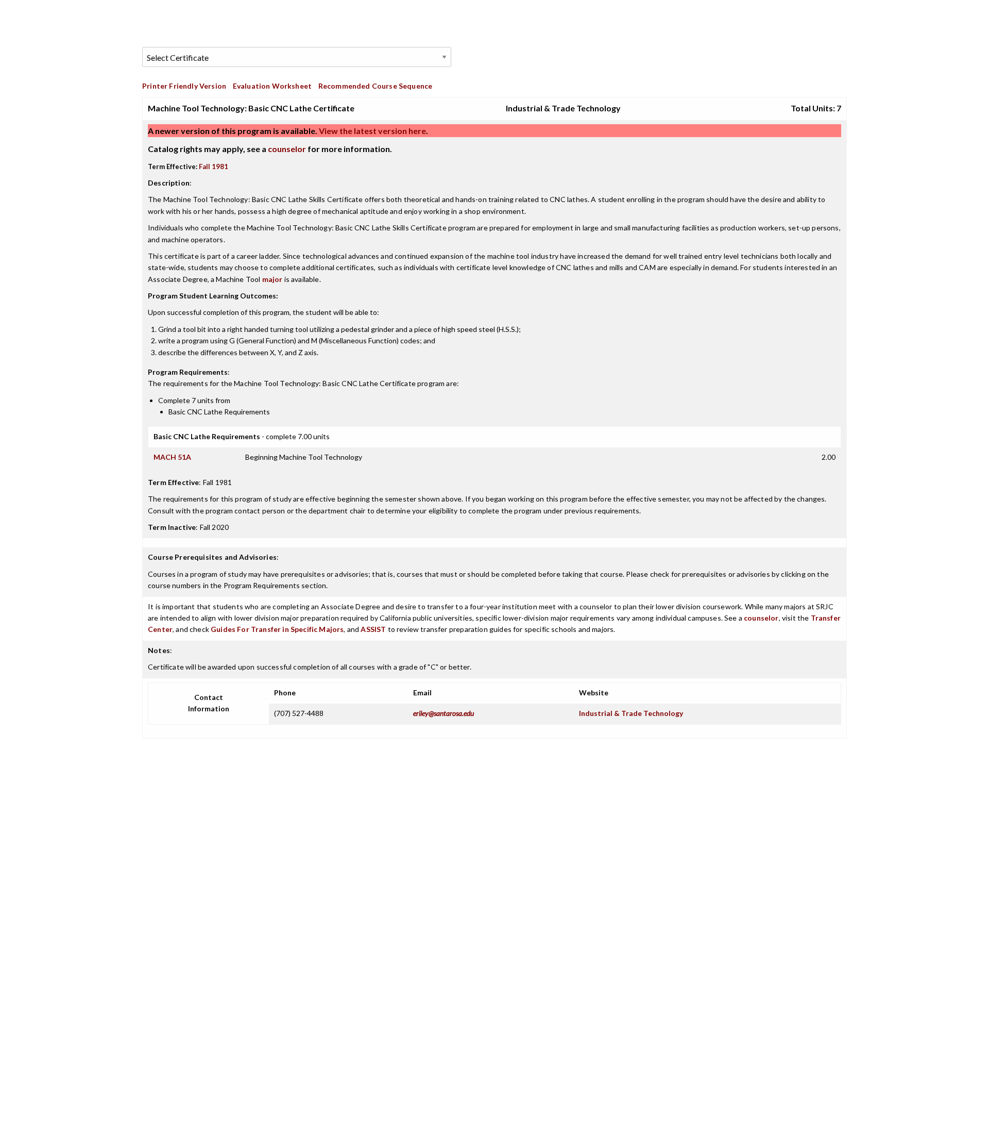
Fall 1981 (213, 166)
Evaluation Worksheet (272, 85)
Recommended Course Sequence (375, 85)
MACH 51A (172, 457)
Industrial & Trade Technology (631, 713)
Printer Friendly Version (184, 85)
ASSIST (373, 629)
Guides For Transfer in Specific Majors (277, 629)
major (272, 279)
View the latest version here (371, 131)
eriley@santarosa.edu (443, 713)
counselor (287, 149)
